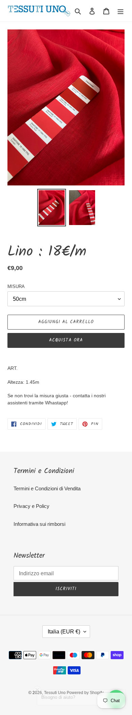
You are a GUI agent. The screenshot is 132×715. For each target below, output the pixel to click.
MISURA (16, 286)
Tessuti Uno (55, 692)
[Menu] (120, 11)
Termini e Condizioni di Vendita (47, 488)
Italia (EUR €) (64, 631)
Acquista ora (66, 340)
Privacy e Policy (31, 506)
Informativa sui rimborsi (39, 524)
